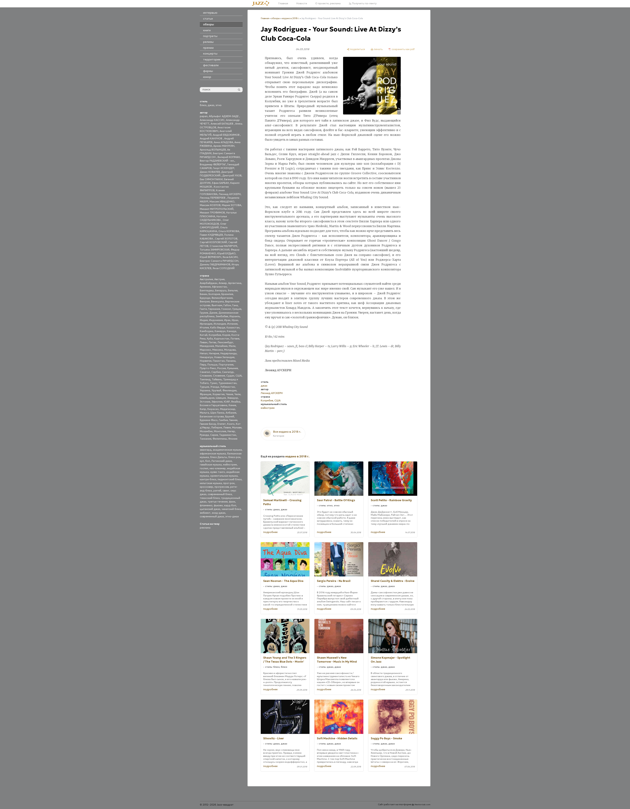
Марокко (205, 349)
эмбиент (205, 512)
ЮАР (227, 401)
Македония (207, 346)
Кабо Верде (217, 327)
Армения (205, 286)
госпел (204, 468)
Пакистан (219, 360)
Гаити (203, 308)
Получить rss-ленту (364, 3)
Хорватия (218, 394)
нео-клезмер (218, 468)
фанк (232, 501)
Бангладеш (207, 290)
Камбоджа (206, 331)
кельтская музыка (211, 483)
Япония (232, 438)
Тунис (213, 383)
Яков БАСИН (230, 257)
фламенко (206, 505)
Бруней (229, 416)
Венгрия (205, 301)
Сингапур (228, 372)
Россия (221, 368)
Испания (232, 323)
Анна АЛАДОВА (223, 142)
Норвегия (205, 360)
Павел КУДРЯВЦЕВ (211, 234)
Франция (205, 394)
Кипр (203, 409)
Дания (213, 312)
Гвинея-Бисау (208, 423)
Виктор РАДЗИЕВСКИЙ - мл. (217, 160)
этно (219, 105)
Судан (230, 375)
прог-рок (229, 483)
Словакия (206, 375)
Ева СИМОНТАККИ (211, 179)
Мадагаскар (227, 409)
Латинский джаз (221, 460)
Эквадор (232, 397)
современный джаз (212, 516)
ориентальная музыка (224, 475)
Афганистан (219, 286)
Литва (212, 342)
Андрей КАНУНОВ (211, 138)
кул (202, 460)
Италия (204, 327)
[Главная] (262, 3)
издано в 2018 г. (290, 18)
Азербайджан (208, 283)
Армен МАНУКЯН (223, 145)
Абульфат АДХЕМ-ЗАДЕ (224, 116)
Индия (204, 320)
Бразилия (227, 294)
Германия (214, 308)
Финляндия (230, 390)
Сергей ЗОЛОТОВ (226, 238)
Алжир (223, 283)
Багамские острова (212, 416)
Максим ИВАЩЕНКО (222, 201)
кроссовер (206, 486)
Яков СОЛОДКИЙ (224, 268)
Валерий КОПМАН (229, 157)
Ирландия (206, 323)
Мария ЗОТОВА (231, 205)
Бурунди (205, 297)
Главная (283, 3)
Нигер (231, 431)
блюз (203, 105)
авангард (205, 449)
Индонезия (216, 320)
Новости (301, 3)
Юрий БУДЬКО (226, 253)
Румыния (232, 368)
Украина (205, 390)
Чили (237, 394)
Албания (231, 412)
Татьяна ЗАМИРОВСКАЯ (214, 249)
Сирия (214, 434)
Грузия (204, 312)
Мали (232, 346)
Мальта (204, 412)
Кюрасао (213, 409)
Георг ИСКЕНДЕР (223, 168)
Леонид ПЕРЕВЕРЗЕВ (213, 197)
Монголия (220, 431)
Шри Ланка (217, 412)
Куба (210, 338)
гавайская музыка (211, 464)
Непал (204, 353)
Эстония (205, 401)
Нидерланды (228, 353)
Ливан (203, 342)
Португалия (226, 364)
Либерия (216, 427)
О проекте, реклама (328, 3)
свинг (226, 490)
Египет (221, 423)
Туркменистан (228, 383)
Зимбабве (222, 316)
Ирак (227, 320)
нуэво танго (217, 472)
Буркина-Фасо (209, 420)
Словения (219, 375)
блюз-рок (234, 457)
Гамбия (223, 420)
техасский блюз (210, 498)
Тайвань (217, 379)
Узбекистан (227, 386)
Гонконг (226, 308)
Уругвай (216, 390)
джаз (211, 105)
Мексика (217, 349)
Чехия (229, 394)
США (239, 375)
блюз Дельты (218, 457)
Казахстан (232, 327)
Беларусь (221, 290)
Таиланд (205, 379)
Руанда (204, 434)
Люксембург (225, 342)
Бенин (203, 294)
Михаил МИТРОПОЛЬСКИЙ (216, 208)
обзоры (275, 18)
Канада (231, 331)
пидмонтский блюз (230, 479)
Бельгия (233, 290)
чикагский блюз (231, 509)
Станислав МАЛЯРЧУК (223, 246)
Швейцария (207, 397)
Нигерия (214, 353)
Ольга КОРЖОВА (228, 231)
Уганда (214, 386)
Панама (231, 360)
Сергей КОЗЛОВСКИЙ (213, 242)
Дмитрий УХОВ (231, 175)
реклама (205, 527)
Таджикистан (227, 434)
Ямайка (235, 401)
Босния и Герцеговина (213, 405)
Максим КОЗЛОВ (210, 205)
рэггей (217, 490)
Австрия (219, 279)
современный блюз (220, 494)
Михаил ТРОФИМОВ (212, 212)
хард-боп (230, 505)
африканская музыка (213, 453)
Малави (236, 427)
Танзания (205, 438)
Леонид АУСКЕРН (230, 194)
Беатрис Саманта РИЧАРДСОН (219, 260)
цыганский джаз (210, 509)
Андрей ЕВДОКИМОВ (226, 134)
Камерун (220, 331)
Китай (203, 334)
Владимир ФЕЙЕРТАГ (213, 164)
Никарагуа (206, 357)
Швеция (221, 397)
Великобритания (222, 297)
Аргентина (234, 283)
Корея (226, 334)
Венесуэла (217, 301)
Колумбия (215, 334)
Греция (236, 308)
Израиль (234, 316)
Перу (203, 364)
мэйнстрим (230, 464)
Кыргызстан (221, 338)
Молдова (230, 349)
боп (207, 460)
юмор (207, 77)
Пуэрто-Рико (208, 368)
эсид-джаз (218, 512)
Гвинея (233, 420)
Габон (227, 305)
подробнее (270, 532)
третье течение (218, 501)
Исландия (220, 323)
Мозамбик (206, 431)
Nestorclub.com (422, 804)
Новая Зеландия (224, 357)
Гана (235, 305)
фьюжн (218, 505)
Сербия (216, 372)
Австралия (206, 279)
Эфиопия (217, 401)
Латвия (234, 338)
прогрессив (221, 486)
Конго (231, 423)
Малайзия (221, 346)
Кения (232, 405)
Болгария (214, 294)
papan (204, 116)
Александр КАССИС (212, 120)
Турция (204, 386)
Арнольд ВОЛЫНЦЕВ (213, 149)
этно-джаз (232, 516)
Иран (235, 320)
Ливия (227, 427)
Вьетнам (217, 305)
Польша (212, 364)
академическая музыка (227, 449)
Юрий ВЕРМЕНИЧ (210, 257)
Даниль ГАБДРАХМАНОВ (215, 264)
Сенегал (205, 372)
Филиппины (220, 438)
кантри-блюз (208, 479)
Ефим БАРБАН (220, 182)
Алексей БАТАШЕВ (222, 123)
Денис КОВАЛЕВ (210, 171)
